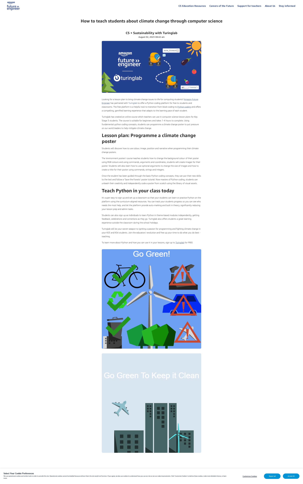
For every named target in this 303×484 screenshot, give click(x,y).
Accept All (291, 476)
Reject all (272, 476)
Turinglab (132, 103)
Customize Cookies (250, 476)
